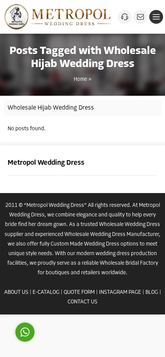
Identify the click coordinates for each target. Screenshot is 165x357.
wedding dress (113, 254)
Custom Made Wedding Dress (85, 244)
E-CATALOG (46, 292)
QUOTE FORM (79, 292)
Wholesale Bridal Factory (129, 263)
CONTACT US (82, 302)
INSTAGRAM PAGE (120, 292)
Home (80, 79)
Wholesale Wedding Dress (129, 225)
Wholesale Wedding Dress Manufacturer (111, 234)
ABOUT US (16, 292)
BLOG (151, 292)
